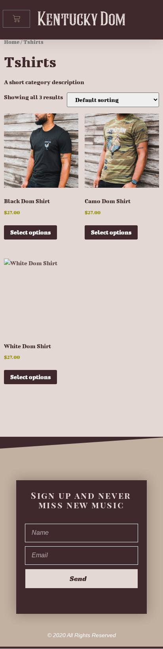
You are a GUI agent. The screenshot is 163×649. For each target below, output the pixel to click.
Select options (30, 232)
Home (11, 42)
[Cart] (16, 19)
